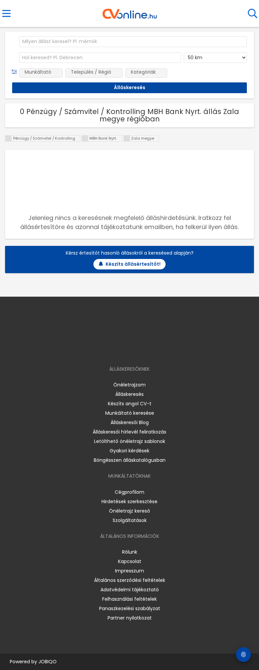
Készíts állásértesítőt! (133, 264)
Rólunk (129, 552)
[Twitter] (146, 349)
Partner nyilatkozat (130, 618)
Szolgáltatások (130, 520)
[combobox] (133, 41)
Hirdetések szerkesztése (129, 501)
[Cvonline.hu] (130, 11)
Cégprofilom (129, 492)
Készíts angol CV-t (129, 403)
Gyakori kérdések (129, 450)
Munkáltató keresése (129, 413)
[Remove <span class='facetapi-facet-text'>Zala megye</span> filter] (127, 138)
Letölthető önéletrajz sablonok (129, 441)
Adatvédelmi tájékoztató (129, 589)
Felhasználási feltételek (129, 599)
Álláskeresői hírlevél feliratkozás (129, 432)
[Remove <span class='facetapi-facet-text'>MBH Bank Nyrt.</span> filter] (85, 138)
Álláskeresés (129, 394)
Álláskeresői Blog (130, 422)
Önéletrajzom (129, 384)
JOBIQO (47, 661)
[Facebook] (114, 349)
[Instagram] (125, 349)
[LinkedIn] (136, 349)
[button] (15, 72)
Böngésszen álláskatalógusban (130, 460)
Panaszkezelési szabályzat (129, 608)
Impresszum (129, 570)
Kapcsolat (129, 561)
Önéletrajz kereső (129, 511)
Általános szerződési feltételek (129, 580)
